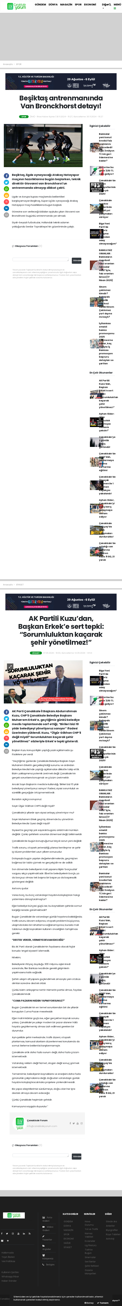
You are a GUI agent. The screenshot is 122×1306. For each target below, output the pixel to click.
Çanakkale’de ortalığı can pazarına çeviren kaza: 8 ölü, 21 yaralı (107, 551)
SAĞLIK (67, 1243)
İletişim (50, 1264)
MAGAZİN (66, 4)
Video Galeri (47, 1228)
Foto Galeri (47, 1219)
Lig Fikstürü (90, 1245)
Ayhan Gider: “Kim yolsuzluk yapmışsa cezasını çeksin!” (106, 422)
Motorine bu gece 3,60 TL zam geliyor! (106, 171)
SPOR (78, 4)
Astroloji (110, 1238)
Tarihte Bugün (89, 1251)
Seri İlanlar (90, 1261)
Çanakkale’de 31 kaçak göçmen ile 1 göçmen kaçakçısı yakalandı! (107, 485)
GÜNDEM (40, 4)
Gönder (77, 260)
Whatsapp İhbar (10, 1276)
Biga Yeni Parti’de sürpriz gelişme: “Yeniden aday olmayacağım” (108, 233)
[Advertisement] (61, 36)
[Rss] (31, 1233)
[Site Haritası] (3, 1240)
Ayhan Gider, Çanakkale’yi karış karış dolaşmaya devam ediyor (107, 508)
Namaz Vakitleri (89, 1235)
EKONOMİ (90, 4)
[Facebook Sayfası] (3, 1233)
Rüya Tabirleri (113, 1234)
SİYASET (20, 584)
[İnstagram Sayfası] (14, 1233)
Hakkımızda (8, 1252)
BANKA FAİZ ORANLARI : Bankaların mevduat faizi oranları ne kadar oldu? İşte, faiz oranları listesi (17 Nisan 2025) (106, 265)
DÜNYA (53, 4)
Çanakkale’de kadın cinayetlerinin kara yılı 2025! (107, 187)
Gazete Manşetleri (90, 1272)
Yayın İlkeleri (8, 1257)
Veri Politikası (8, 1261)
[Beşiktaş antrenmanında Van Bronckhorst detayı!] (43, 145)
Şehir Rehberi (92, 1265)
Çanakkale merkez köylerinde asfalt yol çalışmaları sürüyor (105, 209)
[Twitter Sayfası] (8, 1233)
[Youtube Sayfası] (19, 1233)
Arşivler (46, 1249)
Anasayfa (8, 64)
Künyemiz (47, 1258)
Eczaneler (90, 1241)
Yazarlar (47, 1239)
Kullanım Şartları (10, 1272)
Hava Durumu (89, 1223)
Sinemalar (90, 1257)
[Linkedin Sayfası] (25, 1233)
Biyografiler (112, 1230)
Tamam (103, 1302)
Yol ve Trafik (91, 1229)
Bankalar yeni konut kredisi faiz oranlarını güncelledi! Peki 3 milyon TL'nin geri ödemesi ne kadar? (106, 147)
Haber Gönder (9, 1280)
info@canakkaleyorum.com (42, 1126)
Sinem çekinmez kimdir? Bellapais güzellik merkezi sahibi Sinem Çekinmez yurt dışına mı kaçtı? (106, 301)
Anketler (110, 1225)
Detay (90, 1302)
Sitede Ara (111, 1221)
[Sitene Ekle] (9, 1240)
